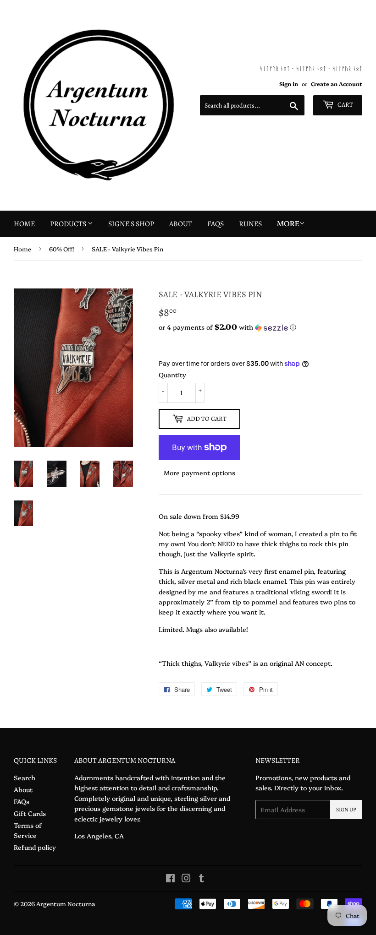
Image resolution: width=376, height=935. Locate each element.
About (180, 224)
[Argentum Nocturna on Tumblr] (201, 879)
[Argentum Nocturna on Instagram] (186, 879)
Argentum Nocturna (65, 903)
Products (69, 224)
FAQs (215, 224)
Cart (344, 104)
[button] (260, 327)
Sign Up (346, 809)
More (288, 223)
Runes (250, 224)
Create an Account (336, 83)
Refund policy (35, 847)
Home (24, 224)
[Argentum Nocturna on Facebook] (170, 879)
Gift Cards (30, 813)
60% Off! (61, 249)
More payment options (199, 472)
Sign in (288, 83)
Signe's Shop (131, 224)
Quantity (172, 374)
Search (24, 777)
